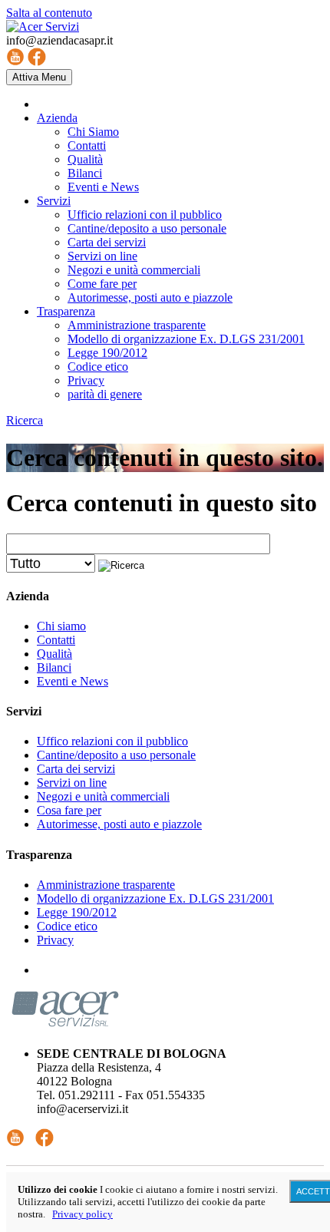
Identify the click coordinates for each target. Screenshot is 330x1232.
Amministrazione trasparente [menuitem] (137, 325)
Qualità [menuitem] (85, 159)
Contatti (56, 639)
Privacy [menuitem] (86, 380)
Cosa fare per (69, 810)
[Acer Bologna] (42, 26)
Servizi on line (72, 782)
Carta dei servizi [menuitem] (107, 242)
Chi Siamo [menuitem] (93, 131)
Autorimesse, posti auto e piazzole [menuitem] (150, 297)
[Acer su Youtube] (15, 61)
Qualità (54, 653)
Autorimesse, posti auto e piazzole (119, 824)
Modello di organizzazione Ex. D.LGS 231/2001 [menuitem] (186, 338)
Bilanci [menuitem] (85, 173)
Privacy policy (82, 1214)
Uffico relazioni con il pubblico (112, 741)
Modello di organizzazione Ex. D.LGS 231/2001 (155, 898)
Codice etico (67, 926)
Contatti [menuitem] (87, 145)
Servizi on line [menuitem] (102, 256)
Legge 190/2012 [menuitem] (107, 352)
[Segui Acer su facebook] (44, 1142)
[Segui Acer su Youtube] (15, 1142)
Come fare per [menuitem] (102, 283)
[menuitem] (57, 117)
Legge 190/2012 (77, 912)
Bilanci (54, 667)
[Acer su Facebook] (37, 61)
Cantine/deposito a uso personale (116, 754)
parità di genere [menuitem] (105, 394)
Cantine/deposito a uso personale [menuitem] (147, 228)
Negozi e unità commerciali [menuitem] (134, 269)
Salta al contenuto (49, 12)
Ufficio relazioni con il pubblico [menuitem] (145, 214)
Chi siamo (61, 626)
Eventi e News (72, 681)
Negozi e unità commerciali (103, 796)
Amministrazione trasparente (106, 884)
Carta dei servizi (76, 768)
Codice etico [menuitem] (98, 366)
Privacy (55, 939)
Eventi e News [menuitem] (103, 186)
